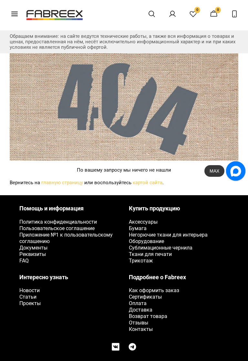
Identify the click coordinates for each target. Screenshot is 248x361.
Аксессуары (143, 222)
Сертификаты (145, 297)
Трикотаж (141, 261)
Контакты (141, 329)
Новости (29, 290)
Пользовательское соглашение (57, 228)
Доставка (140, 310)
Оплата (138, 303)
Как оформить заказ (154, 290)
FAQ (24, 261)
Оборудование (146, 241)
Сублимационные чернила (160, 248)
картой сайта (147, 183)
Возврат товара (148, 316)
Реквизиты (32, 254)
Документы (33, 248)
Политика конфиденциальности (58, 222)
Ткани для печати (150, 254)
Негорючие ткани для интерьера (168, 235)
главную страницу (62, 183)
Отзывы (138, 323)
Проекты (30, 303)
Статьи (27, 297)
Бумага (138, 228)
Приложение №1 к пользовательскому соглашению (66, 238)
